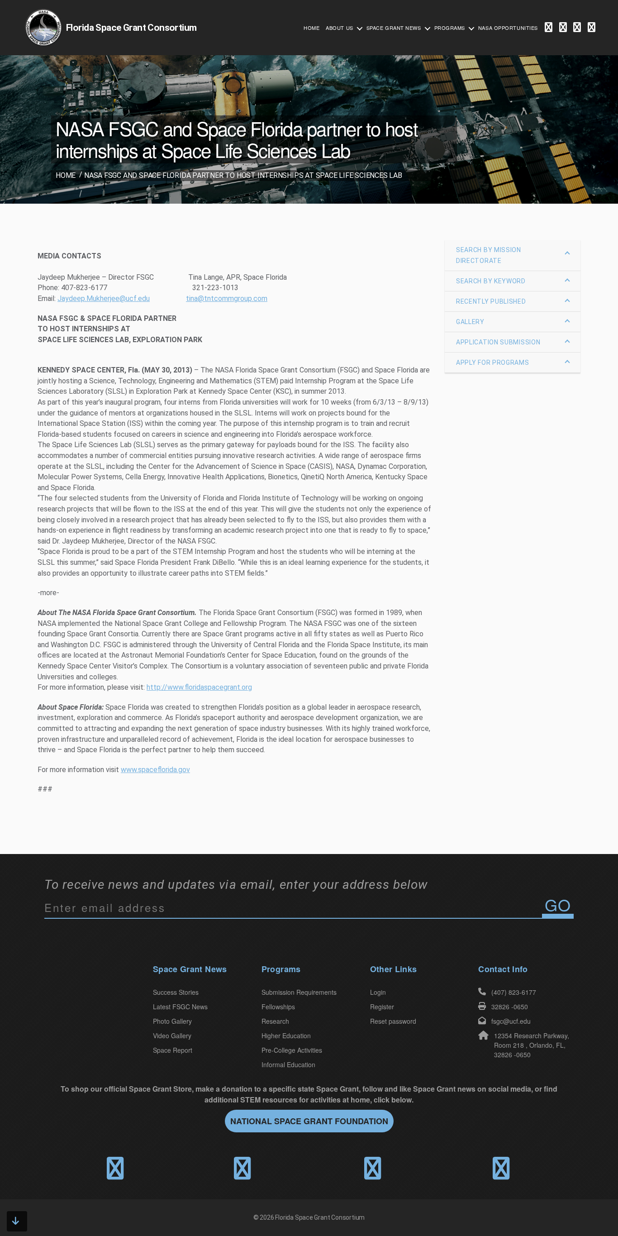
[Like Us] (548, 28)
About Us (339, 27)
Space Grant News (393, 27)
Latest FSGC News (180, 1006)
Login (378, 992)
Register (382, 1006)
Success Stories (176, 992)
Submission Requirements (299, 992)
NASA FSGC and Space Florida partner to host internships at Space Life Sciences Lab (243, 175)
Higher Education (286, 1035)
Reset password (393, 1021)
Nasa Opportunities (508, 27)
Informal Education (288, 1064)
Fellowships (278, 1006)
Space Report (172, 1050)
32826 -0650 (509, 1006)
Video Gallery (172, 1035)
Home (311, 27)
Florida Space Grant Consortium (320, 1217)
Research (275, 1021)
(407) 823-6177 (513, 992)
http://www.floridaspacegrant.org (199, 687)
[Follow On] (563, 28)
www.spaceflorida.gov (155, 769)
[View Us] (591, 28)
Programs (449, 27)
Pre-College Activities (291, 1050)
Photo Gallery (172, 1021)
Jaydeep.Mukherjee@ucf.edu (103, 298)
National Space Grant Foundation (309, 1121)
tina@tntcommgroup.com (226, 298)
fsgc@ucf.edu (511, 1021)
